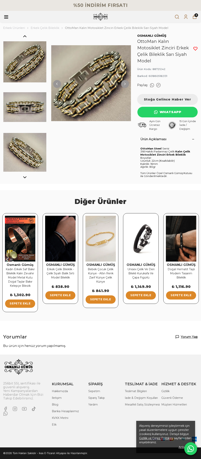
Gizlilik (165, 391)
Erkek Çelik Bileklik (45, 28)
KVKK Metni (60, 418)
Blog (55, 404)
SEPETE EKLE (20, 303)
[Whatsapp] (5, 413)
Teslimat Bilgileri (136, 391)
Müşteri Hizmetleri (174, 404)
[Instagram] (15, 408)
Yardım (93, 404)
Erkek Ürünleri (14, 28)
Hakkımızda (60, 391)
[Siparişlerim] (185, 16)
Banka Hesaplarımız (65, 411)
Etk (54, 424)
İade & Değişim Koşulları (141, 398)
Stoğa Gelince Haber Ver (167, 99)
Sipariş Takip (96, 398)
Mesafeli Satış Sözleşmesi (142, 404)
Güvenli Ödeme (172, 398)
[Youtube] (24, 408)
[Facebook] (5, 408)
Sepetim (94, 391)
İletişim (57, 398)
